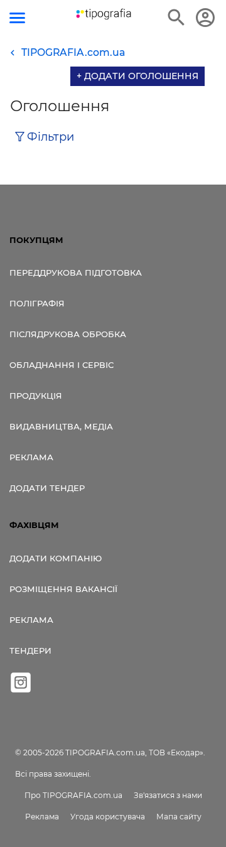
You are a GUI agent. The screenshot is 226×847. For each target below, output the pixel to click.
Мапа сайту (179, 816)
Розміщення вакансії (63, 589)
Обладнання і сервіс (61, 365)
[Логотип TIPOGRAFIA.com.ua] (103, 14)
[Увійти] (205, 17)
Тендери (30, 650)
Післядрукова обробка (67, 334)
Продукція (35, 396)
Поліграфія (37, 303)
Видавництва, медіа (61, 426)
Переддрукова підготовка (75, 272)
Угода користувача (107, 816)
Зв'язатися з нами (168, 795)
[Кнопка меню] (17, 18)
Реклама (31, 457)
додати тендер (47, 488)
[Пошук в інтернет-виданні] (176, 17)
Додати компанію (55, 558)
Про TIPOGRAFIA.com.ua (73, 795)
